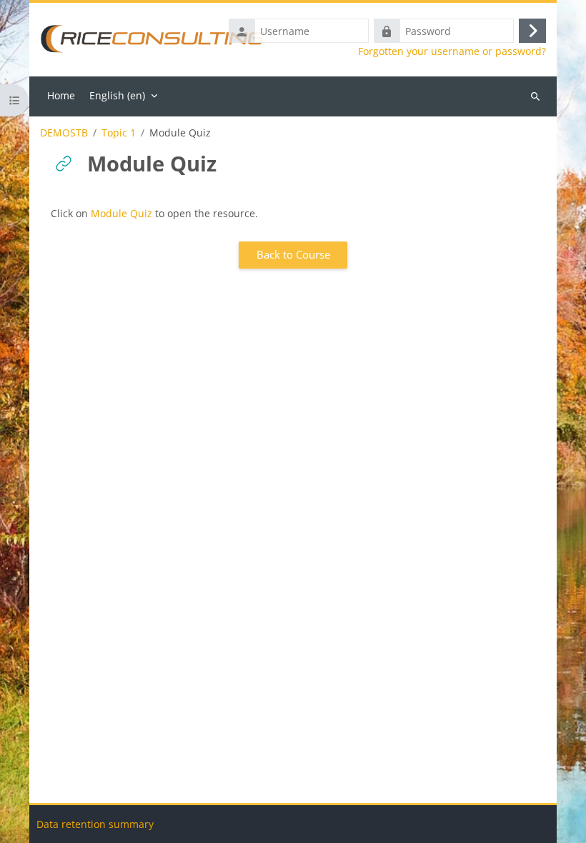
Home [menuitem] (61, 95)
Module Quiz (121, 213)
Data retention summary (95, 824)
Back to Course (293, 254)
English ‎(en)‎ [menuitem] (117, 95)
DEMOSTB (64, 132)
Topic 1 (118, 132)
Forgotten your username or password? (452, 51)
